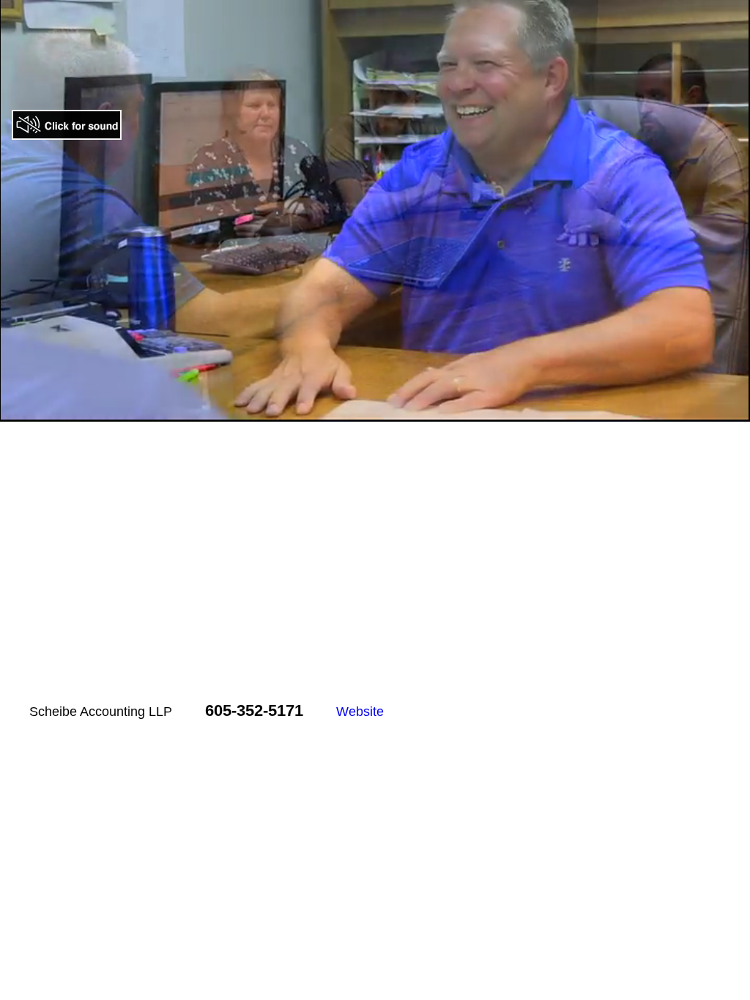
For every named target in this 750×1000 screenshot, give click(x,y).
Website (360, 711)
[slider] (359, 411)
